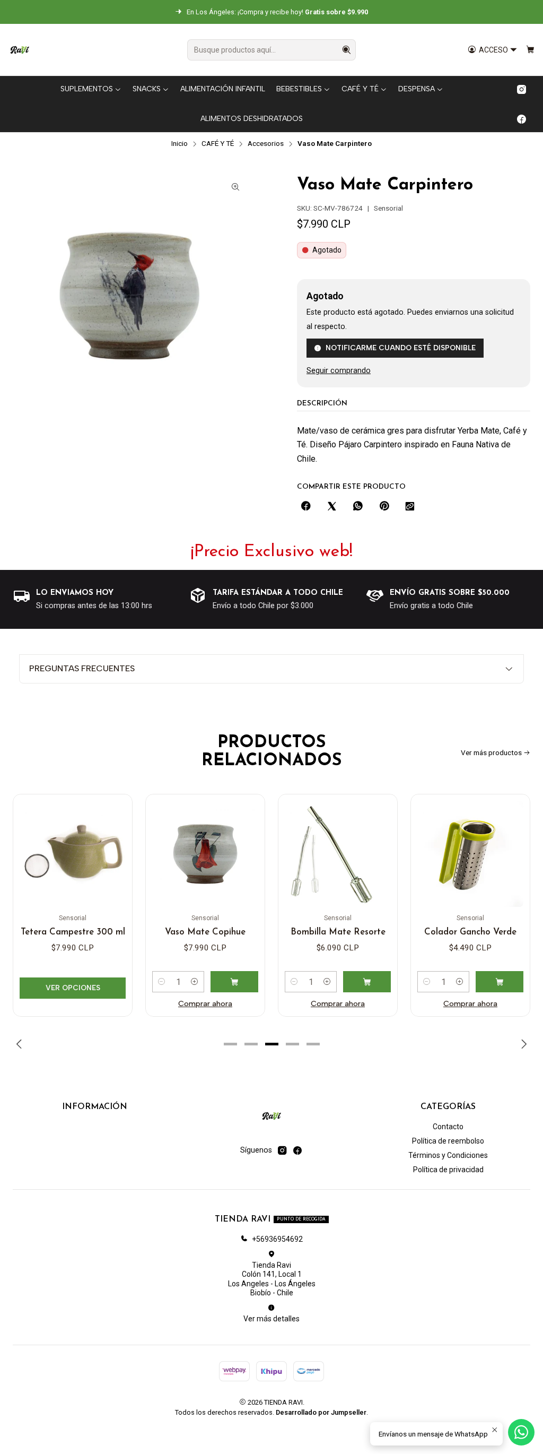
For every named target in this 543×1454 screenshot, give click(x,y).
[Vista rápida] (113, 850)
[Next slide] (522, 1043)
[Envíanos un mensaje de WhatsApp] (521, 1432)
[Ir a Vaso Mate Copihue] (205, 854)
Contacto (448, 1126)
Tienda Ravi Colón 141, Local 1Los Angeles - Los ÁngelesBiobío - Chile (272, 1279)
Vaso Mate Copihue (205, 932)
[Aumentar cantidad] (195, 982)
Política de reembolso (448, 1141)
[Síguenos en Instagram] (521, 89)
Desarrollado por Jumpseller (321, 1412)
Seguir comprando (338, 371)
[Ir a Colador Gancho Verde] (470, 854)
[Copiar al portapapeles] (410, 506)
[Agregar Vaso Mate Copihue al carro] (234, 981)
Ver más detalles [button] (271, 1318)
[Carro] (530, 50)
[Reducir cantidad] (162, 982)
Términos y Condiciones (448, 1155)
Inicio (179, 144)
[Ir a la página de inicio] (19, 50)
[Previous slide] (21, 1043)
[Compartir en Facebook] (306, 506)
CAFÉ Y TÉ (218, 144)
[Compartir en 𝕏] (332, 506)
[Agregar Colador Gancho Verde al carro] (499, 981)
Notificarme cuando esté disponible (401, 347)
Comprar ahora (205, 1003)
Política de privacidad (448, 1169)
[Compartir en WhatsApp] (358, 506)
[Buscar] (347, 49)
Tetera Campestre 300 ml (73, 932)
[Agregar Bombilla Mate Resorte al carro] (367, 981)
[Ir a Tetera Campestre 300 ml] (73, 854)
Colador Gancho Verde (470, 932)
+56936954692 (277, 1239)
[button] (230, 1043)
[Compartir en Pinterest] (384, 506)
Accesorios (266, 144)
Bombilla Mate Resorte (338, 932)
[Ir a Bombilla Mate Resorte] (338, 854)
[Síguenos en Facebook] (521, 119)
